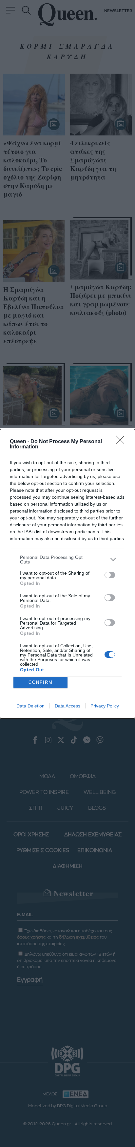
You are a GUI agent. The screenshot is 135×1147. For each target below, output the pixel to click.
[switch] (110, 575)
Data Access (67, 705)
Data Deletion (30, 705)
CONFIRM (41, 682)
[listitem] (67, 559)
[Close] (122, 442)
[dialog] (67, 573)
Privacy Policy (104, 705)
